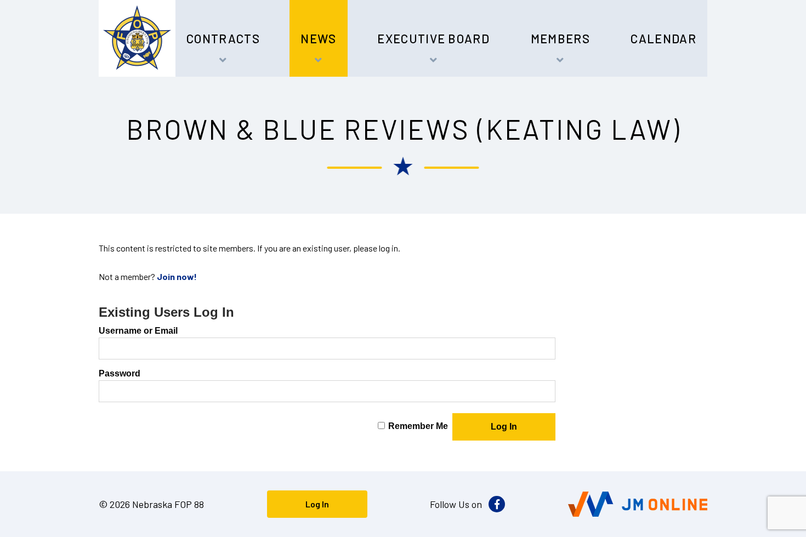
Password (119, 373)
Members (560, 38)
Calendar (663, 38)
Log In (317, 504)
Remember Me (418, 426)
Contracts (223, 38)
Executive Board (433, 38)
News (318, 38)
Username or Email (138, 330)
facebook (497, 504)
